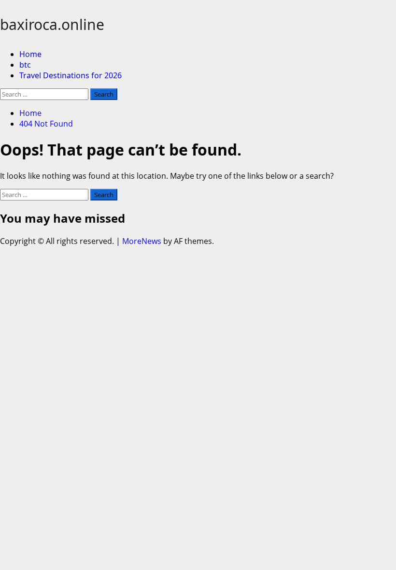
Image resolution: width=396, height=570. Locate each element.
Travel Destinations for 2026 (70, 75)
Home (30, 54)
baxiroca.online (52, 24)
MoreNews (141, 241)
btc (25, 64)
